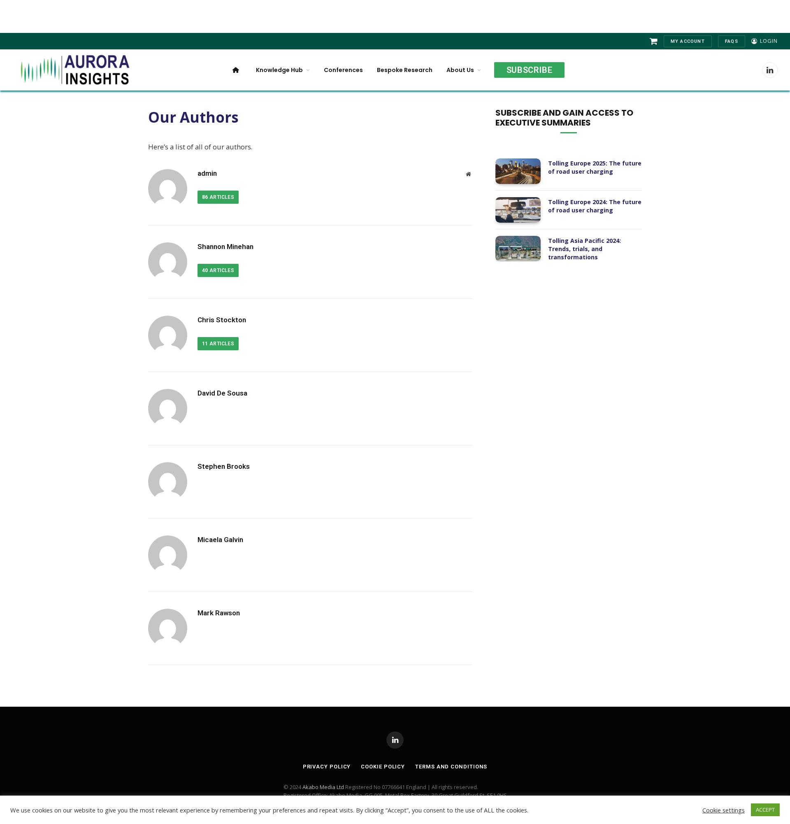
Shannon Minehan (225, 246)
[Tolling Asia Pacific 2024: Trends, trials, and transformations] (518, 248)
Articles (218, 197)
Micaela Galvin (220, 539)
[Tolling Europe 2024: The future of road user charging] (518, 210)
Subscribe (529, 70)
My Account (688, 41)
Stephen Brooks (224, 466)
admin (207, 173)
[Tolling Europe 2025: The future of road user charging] (518, 171)
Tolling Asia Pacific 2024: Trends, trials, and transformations (584, 249)
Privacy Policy (327, 766)
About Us (460, 70)
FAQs (731, 41)
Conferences (343, 70)
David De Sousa (222, 393)
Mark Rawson (219, 613)
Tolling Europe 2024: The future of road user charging (594, 206)
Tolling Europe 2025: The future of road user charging (594, 167)
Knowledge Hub (279, 70)
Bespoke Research (404, 70)
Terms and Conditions (451, 766)
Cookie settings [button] (723, 810)
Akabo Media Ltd (323, 787)
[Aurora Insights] (74, 70)
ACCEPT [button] (765, 809)
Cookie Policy (383, 766)
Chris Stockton (222, 320)
